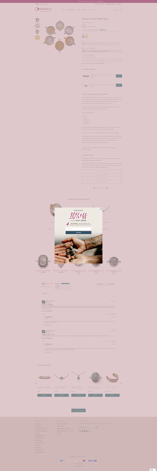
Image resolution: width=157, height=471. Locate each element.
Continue (78, 232)
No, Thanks (78, 235)
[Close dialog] (101, 209)
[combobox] (153, 470)
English (151, 469)
